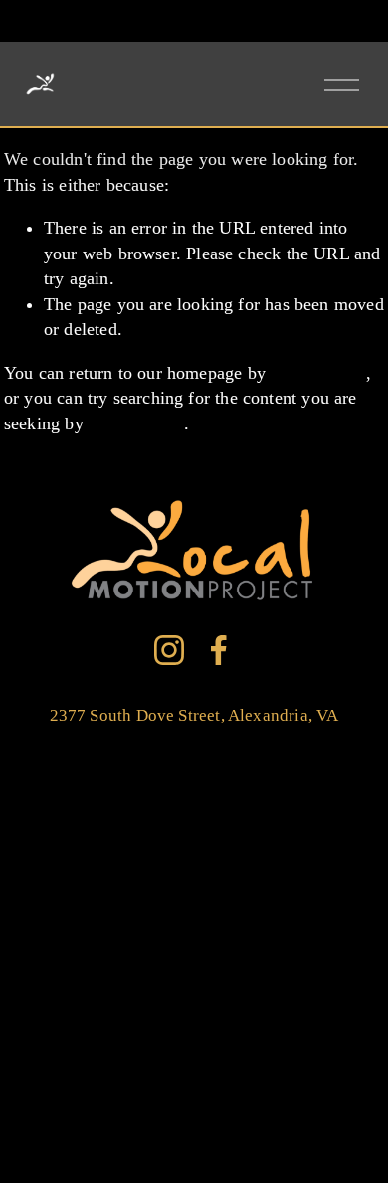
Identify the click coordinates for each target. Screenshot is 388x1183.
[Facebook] (219, 650)
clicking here (318, 373)
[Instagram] (169, 650)
